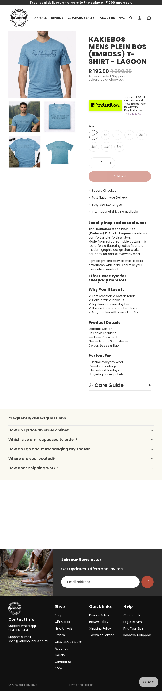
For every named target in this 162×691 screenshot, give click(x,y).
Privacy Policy (99, 615)
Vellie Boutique (27, 685)
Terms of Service (101, 635)
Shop (58, 615)
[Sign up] (147, 582)
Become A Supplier (137, 635)
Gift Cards (62, 622)
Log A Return (132, 622)
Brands (60, 635)
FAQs (58, 668)
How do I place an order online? (38, 430)
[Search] (130, 18)
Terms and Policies (81, 685)
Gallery (60, 655)
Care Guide (109, 385)
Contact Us (63, 662)
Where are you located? (31, 458)
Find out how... (132, 113)
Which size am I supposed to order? (42, 439)
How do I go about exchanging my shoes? (49, 449)
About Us (61, 648)
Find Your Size (133, 628)
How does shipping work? (33, 468)
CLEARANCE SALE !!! (68, 642)
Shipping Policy (100, 628)
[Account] (139, 18)
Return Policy (98, 622)
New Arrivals (63, 628)
